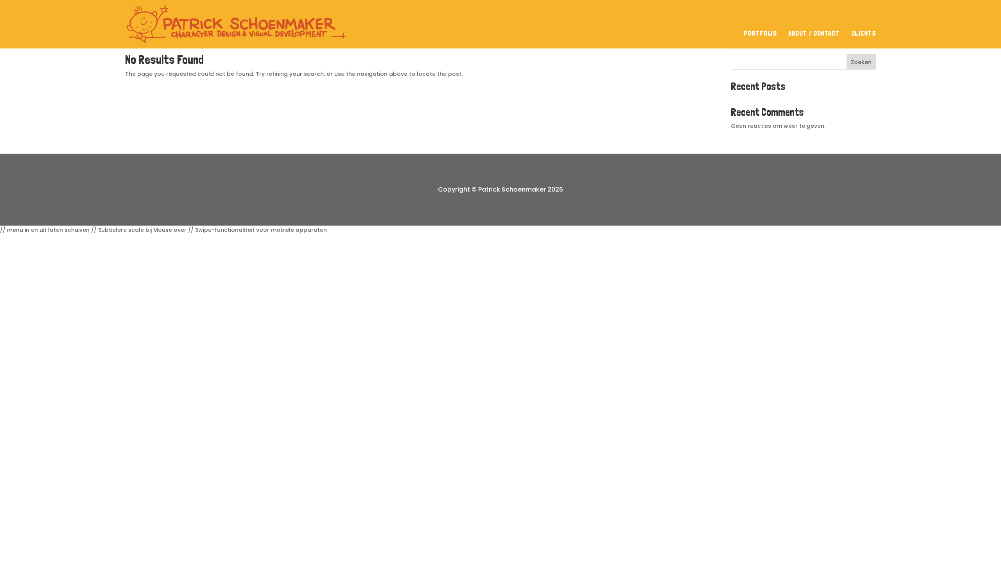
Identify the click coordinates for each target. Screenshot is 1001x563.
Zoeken (861, 62)
